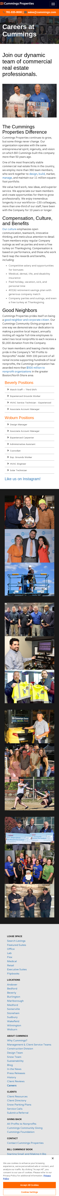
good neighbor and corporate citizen (26, 320)
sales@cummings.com (41, 12)
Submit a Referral (17, 1112)
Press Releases (16, 1073)
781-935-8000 (14, 12)
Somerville (13, 1009)
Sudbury (12, 1017)
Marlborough (15, 1001)
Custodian (15, 450)
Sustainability (15, 1061)
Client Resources (17, 1096)
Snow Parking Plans (19, 1104)
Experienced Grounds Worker (24, 396)
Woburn (12, 1029)
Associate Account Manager (24, 409)
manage (7, 177)
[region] (29, 1175)
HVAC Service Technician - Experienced (30, 402)
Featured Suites (16, 945)
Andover (12, 984)
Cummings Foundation (20, 1132)
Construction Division (20, 1048)
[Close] (53, 1158)
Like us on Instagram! (23, 479)
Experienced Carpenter (21, 437)
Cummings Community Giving (24, 1128)
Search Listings (16, 940)
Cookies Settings (29, 1192)
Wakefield (13, 1021)
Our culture (9, 229)
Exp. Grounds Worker (20, 457)
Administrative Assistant (22, 444)
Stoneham (13, 1013)
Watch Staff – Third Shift (23, 389)
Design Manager (18, 424)
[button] (6, 100)
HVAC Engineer (17, 463)
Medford (12, 1005)
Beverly (11, 992)
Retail (10, 965)
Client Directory (16, 1100)
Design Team (15, 1052)
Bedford (12, 988)
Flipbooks (13, 973)
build (42, 174)
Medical (12, 961)
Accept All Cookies (29, 1185)
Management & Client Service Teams (29, 1044)
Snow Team (14, 1057)
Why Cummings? (17, 1040)
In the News (14, 1069)
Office (11, 949)
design (33, 174)
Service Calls (14, 1108)
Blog (10, 1065)
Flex (9, 957)
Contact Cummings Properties (25, 1143)
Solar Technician (18, 470)
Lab (9, 953)
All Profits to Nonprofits (21, 1123)
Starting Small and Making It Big (26, 1154)
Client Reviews (16, 1081)
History (11, 1077)
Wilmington (14, 1025)
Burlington (13, 996)
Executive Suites (17, 969)
